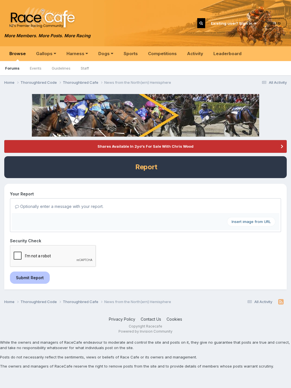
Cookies (174, 319)
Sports (131, 53)
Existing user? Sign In (232, 23)
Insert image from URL (251, 221)
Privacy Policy (122, 319)
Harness (76, 53)
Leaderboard (227, 53)
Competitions (162, 53)
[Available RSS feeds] (281, 302)
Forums (12, 68)
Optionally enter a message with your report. (61, 206)
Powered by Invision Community (145, 331)
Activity (195, 53)
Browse (17, 53)
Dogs (104, 53)
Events (35, 68)
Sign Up (274, 23)
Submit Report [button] (30, 277)
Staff (85, 68)
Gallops (45, 53)
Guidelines (61, 68)
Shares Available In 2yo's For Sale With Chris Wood (145, 146)
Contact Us (151, 319)
